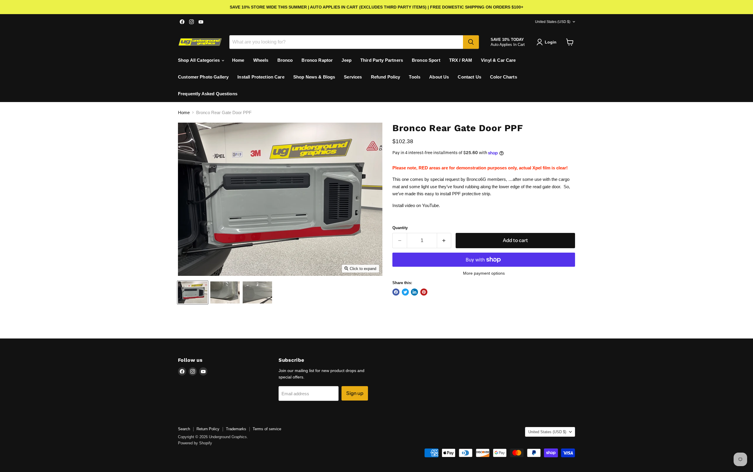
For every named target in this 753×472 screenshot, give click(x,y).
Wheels (261, 60)
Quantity (400, 228)
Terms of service (267, 429)
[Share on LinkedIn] (414, 292)
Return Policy (207, 429)
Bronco (285, 60)
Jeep (346, 60)
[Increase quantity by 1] (444, 240)
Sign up (354, 393)
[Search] (471, 42)
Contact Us (469, 76)
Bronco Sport (426, 60)
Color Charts (503, 76)
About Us (439, 76)
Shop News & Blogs (314, 76)
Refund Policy (385, 76)
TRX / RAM (460, 60)
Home (238, 60)
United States (552, 22)
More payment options (484, 273)
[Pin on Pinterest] (423, 292)
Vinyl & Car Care (498, 60)
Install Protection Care (260, 76)
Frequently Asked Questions (207, 93)
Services (353, 76)
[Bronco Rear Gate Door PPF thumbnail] (192, 292)
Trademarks (236, 429)
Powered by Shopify (195, 443)
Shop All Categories (199, 60)
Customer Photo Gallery (203, 76)
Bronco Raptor (317, 60)
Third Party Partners (381, 60)
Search (184, 429)
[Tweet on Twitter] (405, 292)
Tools (414, 76)
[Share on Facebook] (395, 292)
